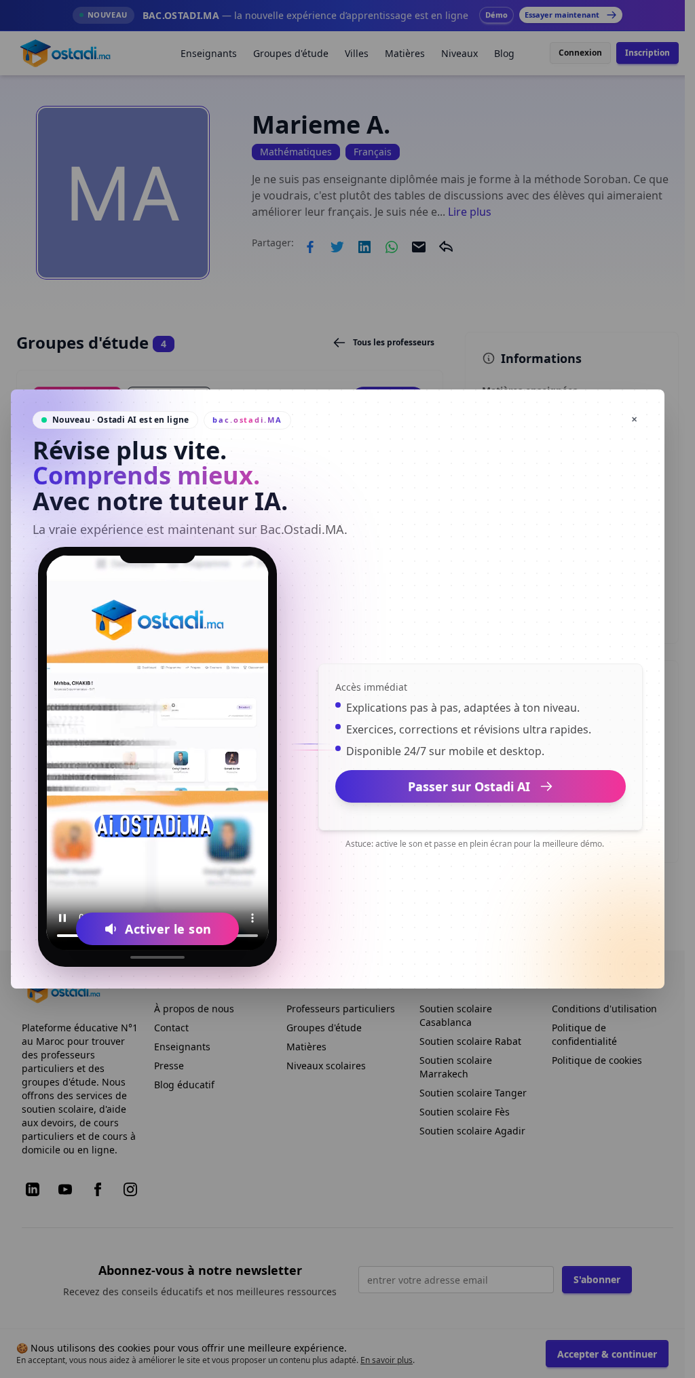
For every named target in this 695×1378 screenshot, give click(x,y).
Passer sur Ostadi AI (469, 786)
